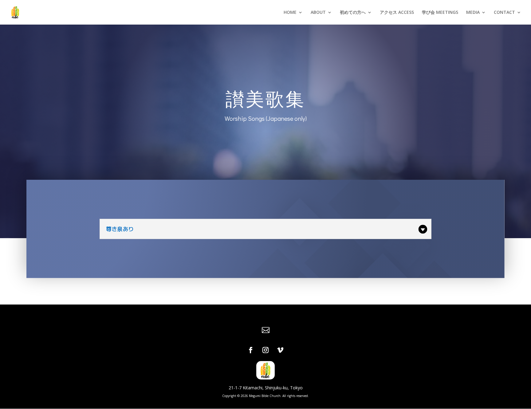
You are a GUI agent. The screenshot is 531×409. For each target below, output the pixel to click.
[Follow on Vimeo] (280, 350)
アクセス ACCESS (397, 12)
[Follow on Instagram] (265, 350)
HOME (290, 12)
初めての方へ (353, 12)
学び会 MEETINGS (440, 12)
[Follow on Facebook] (251, 350)
